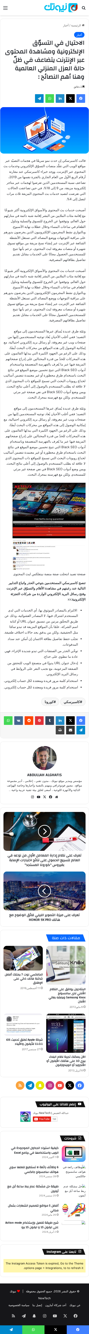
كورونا (49, 702)
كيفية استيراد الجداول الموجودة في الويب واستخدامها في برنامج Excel (35, 1150)
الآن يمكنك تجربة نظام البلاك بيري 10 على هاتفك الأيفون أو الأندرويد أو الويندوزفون (66, 1061)
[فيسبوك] (80, 720)
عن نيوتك (75, 1305)
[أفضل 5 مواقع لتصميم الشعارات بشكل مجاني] (74, 1210)
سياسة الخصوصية (18, 1305)
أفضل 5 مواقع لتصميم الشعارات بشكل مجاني (33, 1208)
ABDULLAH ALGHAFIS (44, 774)
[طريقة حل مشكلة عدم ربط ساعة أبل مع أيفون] (74, 1192)
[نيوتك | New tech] (61, 7)
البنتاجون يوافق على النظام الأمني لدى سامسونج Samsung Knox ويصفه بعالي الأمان (67, 995)
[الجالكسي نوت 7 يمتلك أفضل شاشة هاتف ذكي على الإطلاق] (23, 958)
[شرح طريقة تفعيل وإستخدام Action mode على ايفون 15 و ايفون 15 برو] (74, 1228)
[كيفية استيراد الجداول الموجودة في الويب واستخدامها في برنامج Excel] (74, 1154)
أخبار (66, 25)
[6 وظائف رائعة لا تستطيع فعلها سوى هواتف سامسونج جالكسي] (74, 1173)
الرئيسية (76, 25)
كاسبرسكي (72, 702)
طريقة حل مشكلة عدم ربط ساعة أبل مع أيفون (33, 1189)
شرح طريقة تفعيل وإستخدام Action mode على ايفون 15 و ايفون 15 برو (32, 1225)
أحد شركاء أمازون (55, 1305)
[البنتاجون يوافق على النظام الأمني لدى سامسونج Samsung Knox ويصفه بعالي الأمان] (66, 965)
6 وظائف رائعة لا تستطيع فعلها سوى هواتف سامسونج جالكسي (34, 1169)
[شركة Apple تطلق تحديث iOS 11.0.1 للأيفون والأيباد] (23, 1024)
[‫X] (70, 720)
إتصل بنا (37, 1305)
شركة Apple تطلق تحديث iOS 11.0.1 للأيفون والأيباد (24, 1042)
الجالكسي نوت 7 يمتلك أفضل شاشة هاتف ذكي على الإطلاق (24, 979)
